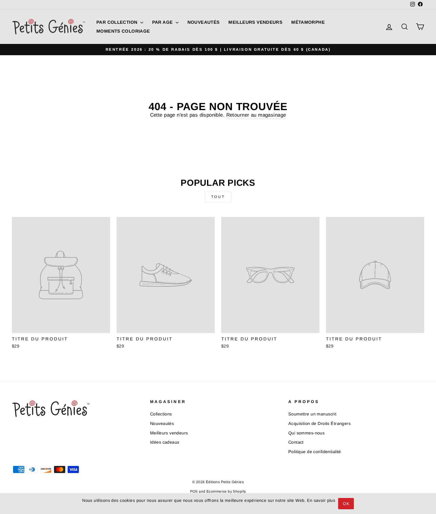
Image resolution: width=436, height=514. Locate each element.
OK (346, 503)
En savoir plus (321, 500)
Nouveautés (203, 22)
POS (194, 491)
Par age (163, 22)
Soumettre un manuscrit (312, 414)
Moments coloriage (123, 31)
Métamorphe (308, 22)
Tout (218, 197)
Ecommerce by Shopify (226, 491)
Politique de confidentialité (314, 451)
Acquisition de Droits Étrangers (319, 423)
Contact (296, 442)
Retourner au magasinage (256, 115)
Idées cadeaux (164, 442)
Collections (161, 414)
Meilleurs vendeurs (255, 22)
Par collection (117, 22)
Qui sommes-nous (306, 433)
